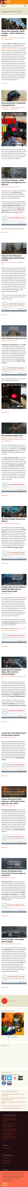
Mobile (2, 439)
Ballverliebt (5, 1158)
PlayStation (14, 37)
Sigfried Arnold (9, 39)
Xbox (2, 39)
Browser (13, 438)
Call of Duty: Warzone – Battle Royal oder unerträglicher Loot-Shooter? (13, 182)
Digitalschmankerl (7, 1160)
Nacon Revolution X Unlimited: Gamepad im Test (13, 104)
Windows (23, 37)
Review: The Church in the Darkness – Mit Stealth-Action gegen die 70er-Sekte (13, 801)
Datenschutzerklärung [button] (8, 1180)
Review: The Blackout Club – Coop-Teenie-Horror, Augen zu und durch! (13, 873)
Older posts (10, 1001)
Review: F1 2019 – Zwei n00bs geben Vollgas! (12, 940)
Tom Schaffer (15, 109)
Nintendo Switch (14, 439)
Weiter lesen (5, 83)
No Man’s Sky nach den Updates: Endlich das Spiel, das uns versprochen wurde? (13, 589)
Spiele (18, 37)
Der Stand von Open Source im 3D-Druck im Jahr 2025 (13, 1106)
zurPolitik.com (6, 1162)
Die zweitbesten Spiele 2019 (12, 436)
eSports (8, 340)
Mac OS (7, 262)
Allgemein (5, 438)
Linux (4, 262)
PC (10, 37)
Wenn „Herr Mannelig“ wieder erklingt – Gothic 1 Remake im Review (13, 33)
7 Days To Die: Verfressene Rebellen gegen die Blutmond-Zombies (13, 258)
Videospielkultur (6, 1148)
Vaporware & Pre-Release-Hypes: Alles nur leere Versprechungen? (11, 672)
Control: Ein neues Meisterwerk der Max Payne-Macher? (13, 734)
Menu (2, 6)
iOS (11, 340)
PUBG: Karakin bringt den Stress (13, 338)
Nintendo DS (7, 439)
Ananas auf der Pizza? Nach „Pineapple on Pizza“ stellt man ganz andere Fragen (10, 1125)
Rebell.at (12, 187)
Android (4, 340)
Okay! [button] (4, 1184)
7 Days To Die (12, 273)
